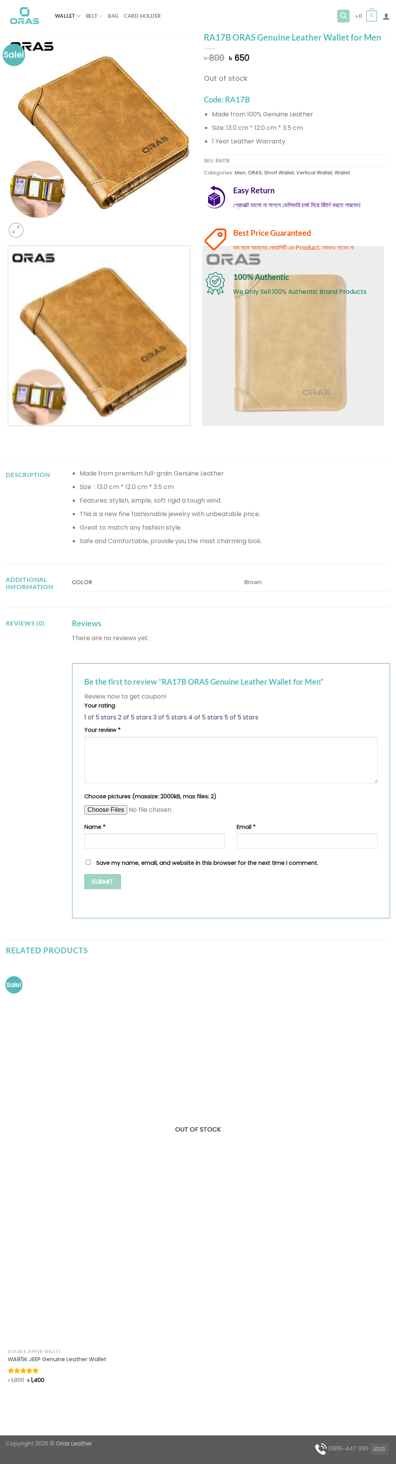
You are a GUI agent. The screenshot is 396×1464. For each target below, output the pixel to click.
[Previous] (9, 433)
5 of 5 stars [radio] (241, 717)
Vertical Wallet (314, 172)
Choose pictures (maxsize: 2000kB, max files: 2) (150, 796)
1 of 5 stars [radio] (100, 717)
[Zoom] (16, 230)
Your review (102, 730)
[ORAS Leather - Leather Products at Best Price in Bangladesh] (24, 16)
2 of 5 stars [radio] (135, 717)
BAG (113, 16)
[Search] (343, 16)
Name (95, 827)
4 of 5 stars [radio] (205, 717)
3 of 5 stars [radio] (170, 717)
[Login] (386, 16)
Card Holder (142, 16)
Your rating (99, 705)
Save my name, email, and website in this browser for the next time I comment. (207, 863)
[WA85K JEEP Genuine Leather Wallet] (198, 1155)
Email (246, 827)
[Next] (34, 225)
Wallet (65, 16)
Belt (91, 16)
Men (240, 172)
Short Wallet (279, 172)
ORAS (255, 172)
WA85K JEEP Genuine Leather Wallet (57, 1359)
